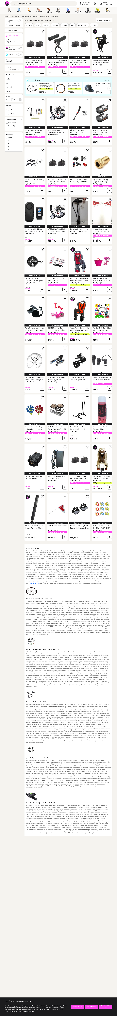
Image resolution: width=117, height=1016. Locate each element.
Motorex (55, 25)
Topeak (64, 25)
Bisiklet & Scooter (27, 16)
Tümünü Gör (106, 80)
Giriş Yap (109, 4)
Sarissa (94, 25)
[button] (56, 55)
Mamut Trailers (82, 25)
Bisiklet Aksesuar (38, 16)
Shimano (29, 25)
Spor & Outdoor (16, 16)
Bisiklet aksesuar (34, 583)
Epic (72, 25)
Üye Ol (105, 4)
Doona (46, 25)
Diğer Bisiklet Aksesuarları (51, 16)
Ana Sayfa (7, 16)
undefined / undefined (14, 25)
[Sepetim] (95, 3)
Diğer (37, 25)
